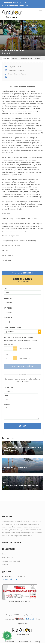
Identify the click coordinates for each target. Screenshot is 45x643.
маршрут (15, 58)
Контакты (5, 565)
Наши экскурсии (8, 557)
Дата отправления (12, 327)
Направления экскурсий (11, 561)
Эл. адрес (8, 308)
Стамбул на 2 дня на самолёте (16, 468)
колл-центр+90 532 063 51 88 (15, 2)
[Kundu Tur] (12, 14)
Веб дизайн (30, 619)
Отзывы (37, 58)
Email (6, 396)
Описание (6, 58)
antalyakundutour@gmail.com (16, 5)
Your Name (8, 387)
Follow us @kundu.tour (11, 579)
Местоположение (26, 58)
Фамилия (8, 298)
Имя (5, 288)
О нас (4, 554)
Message (7, 404)
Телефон (8, 318)
